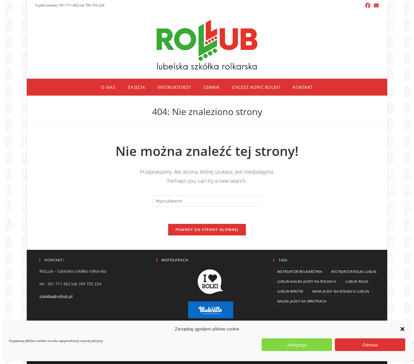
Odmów (370, 345)
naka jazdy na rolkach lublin (340, 291)
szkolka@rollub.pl (56, 296)
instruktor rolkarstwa (299, 271)
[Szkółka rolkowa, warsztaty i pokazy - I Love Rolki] (210, 282)
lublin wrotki (290, 291)
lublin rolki (356, 281)
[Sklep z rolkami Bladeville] (210, 309)
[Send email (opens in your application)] (375, 5)
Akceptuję (296, 345)
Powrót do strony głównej (207, 229)
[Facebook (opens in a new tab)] (368, 5)
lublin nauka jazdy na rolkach (307, 281)
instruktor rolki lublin (353, 271)
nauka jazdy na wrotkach (302, 301)
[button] (402, 329)
